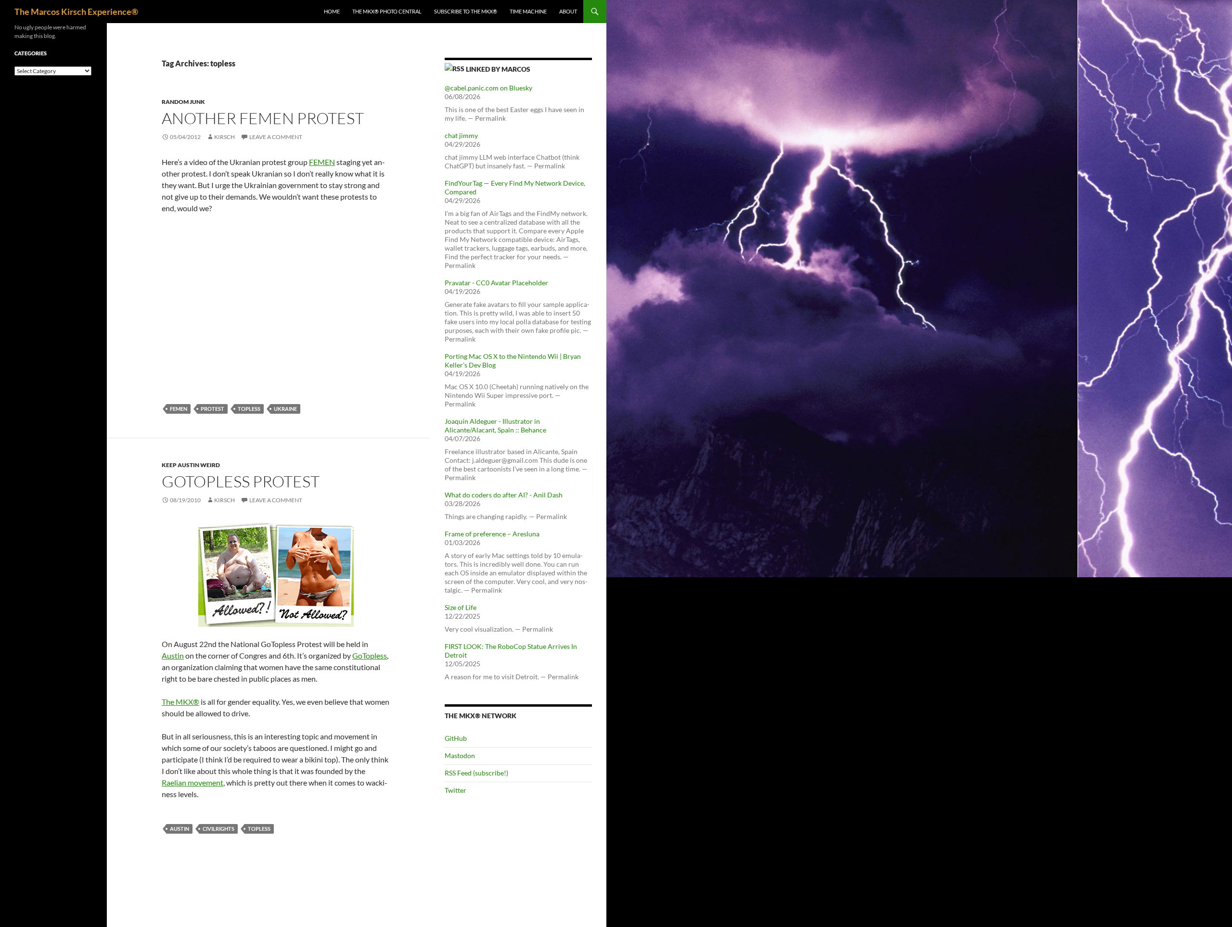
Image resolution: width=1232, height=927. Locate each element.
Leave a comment (275, 136)
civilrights (218, 828)
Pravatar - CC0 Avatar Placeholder (496, 283)
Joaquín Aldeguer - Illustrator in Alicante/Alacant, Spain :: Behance (495, 425)
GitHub (456, 738)
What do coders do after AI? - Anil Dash (504, 495)
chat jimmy (461, 135)
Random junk (183, 101)
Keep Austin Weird (191, 465)
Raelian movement (192, 782)
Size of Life (460, 607)
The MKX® (180, 701)
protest (212, 409)
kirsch (224, 136)
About (568, 11)
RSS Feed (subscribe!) (476, 773)
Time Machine (528, 11)
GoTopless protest (241, 481)
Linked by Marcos (498, 69)
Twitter (455, 790)
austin (179, 828)
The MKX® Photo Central (387, 11)
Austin (173, 655)
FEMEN (322, 161)
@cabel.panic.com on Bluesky (488, 88)
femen (178, 409)
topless (249, 409)
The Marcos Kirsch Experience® (76, 11)
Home (332, 11)
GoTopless (369, 655)
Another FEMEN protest (263, 118)
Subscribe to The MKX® (465, 11)
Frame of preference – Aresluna (492, 534)
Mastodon (460, 755)
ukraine (285, 409)
